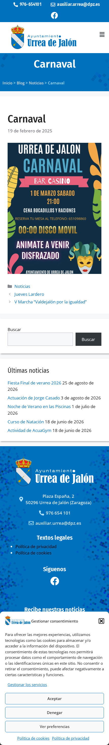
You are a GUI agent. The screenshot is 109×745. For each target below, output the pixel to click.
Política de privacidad (70, 738)
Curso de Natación (26, 422)
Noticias (22, 286)
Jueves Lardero (29, 294)
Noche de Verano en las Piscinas (39, 406)
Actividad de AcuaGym (29, 430)
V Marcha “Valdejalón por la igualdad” (50, 302)
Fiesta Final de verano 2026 (34, 383)
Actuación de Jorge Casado (34, 398)
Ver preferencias (54, 726)
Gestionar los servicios (27, 684)
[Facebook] (54, 15)
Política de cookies (33, 738)
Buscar (14, 329)
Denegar (54, 712)
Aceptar (54, 698)
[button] (101, 621)
